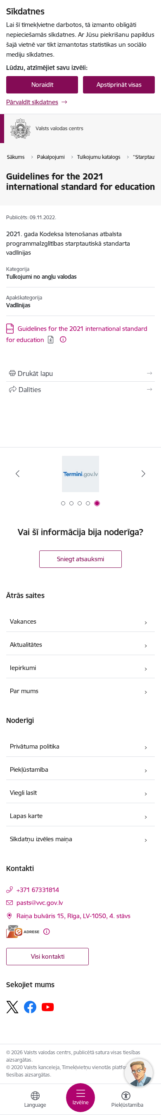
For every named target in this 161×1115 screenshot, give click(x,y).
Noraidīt (42, 85)
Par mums (24, 691)
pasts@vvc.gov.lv (40, 903)
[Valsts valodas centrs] (83, 139)
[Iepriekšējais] (18, 473)
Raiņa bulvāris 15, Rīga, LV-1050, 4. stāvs (73, 916)
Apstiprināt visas (119, 85)
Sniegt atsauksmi (80, 559)
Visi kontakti (47, 956)
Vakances (23, 621)
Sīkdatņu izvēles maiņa (41, 839)
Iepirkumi (23, 668)
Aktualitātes (26, 644)
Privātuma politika (34, 746)
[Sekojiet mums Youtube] (48, 1007)
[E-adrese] (22, 931)
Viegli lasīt (23, 793)
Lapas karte (26, 816)
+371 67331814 (38, 890)
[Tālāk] (143, 473)
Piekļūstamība (29, 769)
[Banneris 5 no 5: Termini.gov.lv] (80, 474)
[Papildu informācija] (63, 339)
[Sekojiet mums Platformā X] (12, 1007)
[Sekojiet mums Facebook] (30, 1007)
